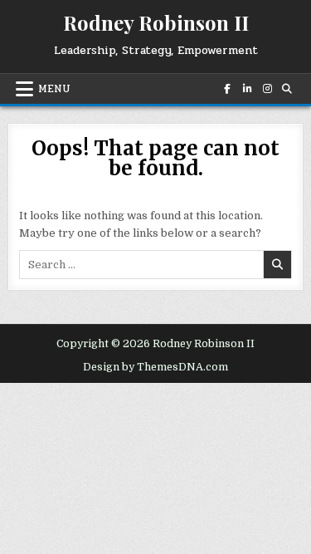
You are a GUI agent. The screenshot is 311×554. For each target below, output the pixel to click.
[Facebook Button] (226, 89)
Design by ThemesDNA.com (155, 367)
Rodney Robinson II (156, 22)
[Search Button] (286, 89)
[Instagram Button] (266, 89)
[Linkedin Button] (246, 89)
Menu (54, 89)
